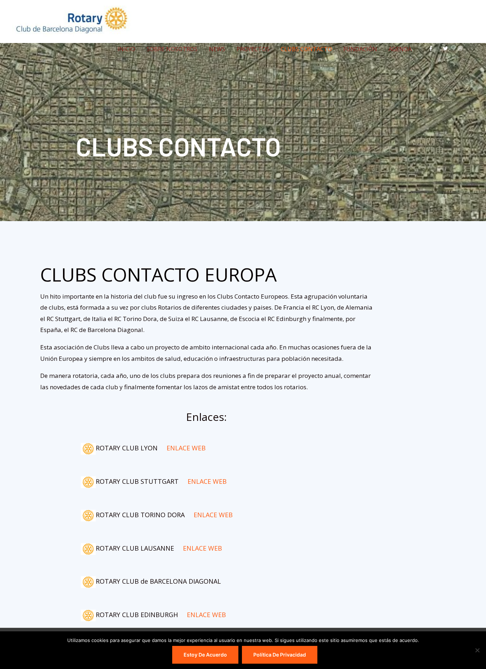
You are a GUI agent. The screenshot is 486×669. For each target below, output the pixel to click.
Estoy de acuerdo (205, 655)
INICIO (126, 49)
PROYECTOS (253, 49)
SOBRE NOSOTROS (172, 49)
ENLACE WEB (186, 448)
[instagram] (461, 48)
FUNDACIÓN (360, 49)
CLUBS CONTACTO (306, 49)
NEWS (217, 49)
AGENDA (400, 49)
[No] (477, 650)
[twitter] (447, 48)
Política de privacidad (279, 655)
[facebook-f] (432, 48)
